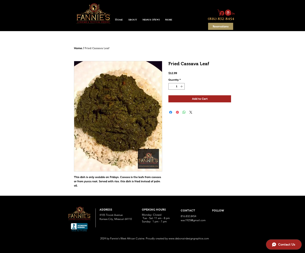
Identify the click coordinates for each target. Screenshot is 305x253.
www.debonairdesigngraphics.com (189, 238)
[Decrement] (171, 86)
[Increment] (182, 86)
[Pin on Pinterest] (177, 112)
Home (78, 48)
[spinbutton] (176, 86)
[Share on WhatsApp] (184, 112)
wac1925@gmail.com (193, 220)
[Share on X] (191, 112)
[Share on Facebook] (171, 112)
